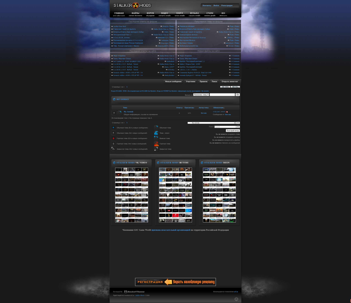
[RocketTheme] (134, 291)
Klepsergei (164, 43)
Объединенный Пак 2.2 (122, 34)
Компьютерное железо (188, 34)
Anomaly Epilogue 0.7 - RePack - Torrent (193, 75)
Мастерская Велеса (187, 40)
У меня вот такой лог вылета (124, 29)
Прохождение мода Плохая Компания (128, 43)
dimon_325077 (169, 67)
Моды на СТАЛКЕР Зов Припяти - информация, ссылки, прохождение (178, 91)
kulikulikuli (170, 61)
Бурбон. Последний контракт (191, 67)
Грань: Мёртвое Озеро (122, 58)
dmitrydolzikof (169, 75)
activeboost (229, 43)
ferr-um (231, 46)
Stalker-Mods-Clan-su (161, 29)
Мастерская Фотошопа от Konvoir (193, 37)
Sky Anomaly (128, 111)
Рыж (231, 26)
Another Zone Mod (119, 26)
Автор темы (204, 107)
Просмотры (189, 107)
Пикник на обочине (187, 26)
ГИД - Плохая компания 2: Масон (126, 46)
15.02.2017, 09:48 (219, 111)
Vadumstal (164, 40)
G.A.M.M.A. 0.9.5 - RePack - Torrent (125, 64)
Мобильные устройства (189, 46)
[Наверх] (236, 299)
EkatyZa (165, 26)
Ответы (179, 107)
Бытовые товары (186, 43)
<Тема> (171, 26)
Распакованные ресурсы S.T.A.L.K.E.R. (128, 40)
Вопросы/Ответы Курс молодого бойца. (128, 32)
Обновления (218, 107)
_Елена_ (230, 37)
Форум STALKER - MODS (119, 91)
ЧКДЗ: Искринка (119, 56)
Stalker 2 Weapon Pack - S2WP (190, 64)
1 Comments (235, 56)
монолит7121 (163, 37)
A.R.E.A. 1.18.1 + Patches (188, 69)
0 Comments (235, 61)
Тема (125, 107)
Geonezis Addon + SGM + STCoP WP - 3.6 (128, 72)
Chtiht (166, 32)
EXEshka (171, 69)
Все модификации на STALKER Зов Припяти (142, 91)
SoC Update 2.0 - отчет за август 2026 (127, 61)
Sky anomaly (205, 91)
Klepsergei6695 (163, 46)
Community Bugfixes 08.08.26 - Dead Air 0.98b (195, 72)
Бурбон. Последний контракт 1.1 (192, 61)
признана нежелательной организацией (171, 229)
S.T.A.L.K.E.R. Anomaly (121, 37)
